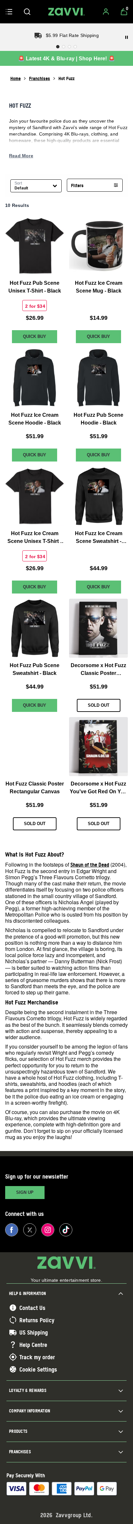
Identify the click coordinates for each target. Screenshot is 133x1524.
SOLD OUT (98, 705)
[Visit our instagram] (47, 1229)
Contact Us (32, 1307)
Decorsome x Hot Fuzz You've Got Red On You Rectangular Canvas (98, 788)
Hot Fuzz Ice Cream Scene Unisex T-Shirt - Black (34, 538)
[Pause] (126, 37)
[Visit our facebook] (11, 1229)
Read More (21, 155)
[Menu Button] (9, 12)
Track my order (37, 1357)
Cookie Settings (38, 1369)
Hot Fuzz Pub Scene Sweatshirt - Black (34, 669)
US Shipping (33, 1332)
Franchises (39, 78)
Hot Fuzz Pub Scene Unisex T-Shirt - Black (34, 287)
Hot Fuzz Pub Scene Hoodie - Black (98, 419)
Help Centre (33, 1344)
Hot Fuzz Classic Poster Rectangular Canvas (34, 787)
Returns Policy (36, 1320)
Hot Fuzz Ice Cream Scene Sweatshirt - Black (98, 538)
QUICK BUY (34, 336)
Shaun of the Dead (89, 864)
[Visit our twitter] (29, 1229)
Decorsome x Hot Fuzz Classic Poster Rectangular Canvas (98, 670)
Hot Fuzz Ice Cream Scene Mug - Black (98, 287)
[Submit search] (27, 12)
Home (15, 78)
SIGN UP (25, 1192)
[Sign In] (106, 12)
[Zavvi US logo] (66, 12)
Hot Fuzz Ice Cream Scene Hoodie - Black (34, 419)
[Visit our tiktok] (65, 1229)
